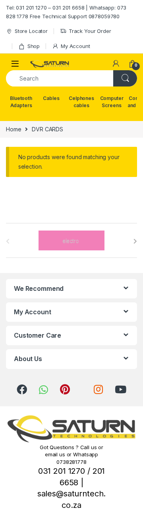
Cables (51, 98)
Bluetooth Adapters (21, 101)
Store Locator (31, 31)
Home (13, 129)
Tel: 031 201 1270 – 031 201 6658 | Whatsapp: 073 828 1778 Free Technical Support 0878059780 (66, 11)
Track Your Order (90, 31)
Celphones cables (81, 101)
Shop (33, 46)
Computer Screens (112, 101)
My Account (75, 46)
